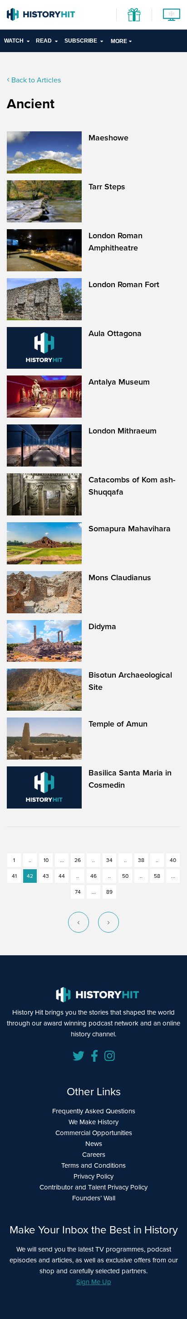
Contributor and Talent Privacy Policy (93, 1187)
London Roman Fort (124, 284)
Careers (93, 1154)
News (93, 1143)
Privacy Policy (93, 1176)
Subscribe (80, 41)
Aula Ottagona (115, 333)
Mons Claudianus (120, 577)
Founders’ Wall (93, 1198)
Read (44, 41)
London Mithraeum (123, 430)
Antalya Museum (119, 381)
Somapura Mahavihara (130, 528)
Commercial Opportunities (93, 1132)
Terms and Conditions (93, 1165)
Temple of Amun (118, 723)
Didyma (102, 626)
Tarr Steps (107, 186)
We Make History (93, 1121)
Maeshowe (108, 137)
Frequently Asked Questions (93, 1111)
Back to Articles (35, 80)
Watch (14, 41)
